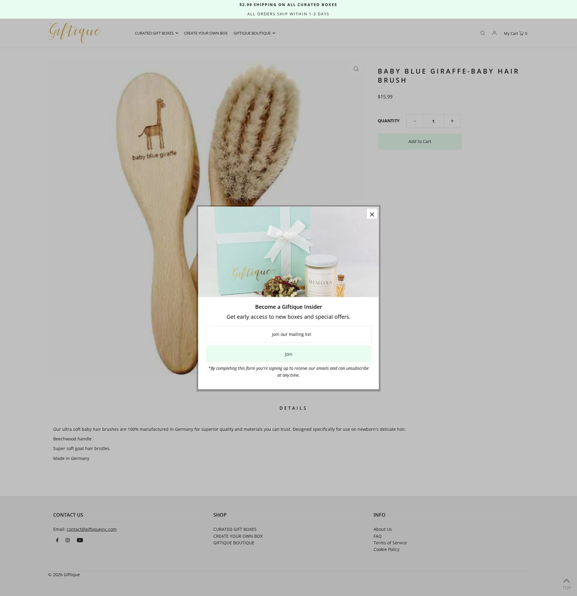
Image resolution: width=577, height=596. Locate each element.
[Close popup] (372, 213)
